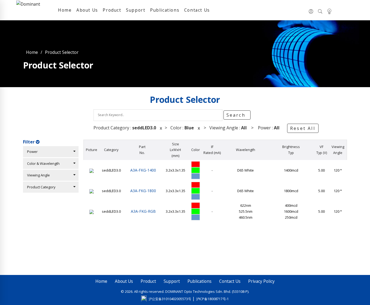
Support (135, 10)
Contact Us (197, 10)
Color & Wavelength (42, 163)
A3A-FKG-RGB (142, 211)
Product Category (40, 187)
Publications (164, 10)
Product (112, 10)
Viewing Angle (37, 175)
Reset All (302, 128)
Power (31, 151)
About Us (87, 10)
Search (236, 115)
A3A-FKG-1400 (142, 170)
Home (65, 10)
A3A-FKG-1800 (142, 190)
